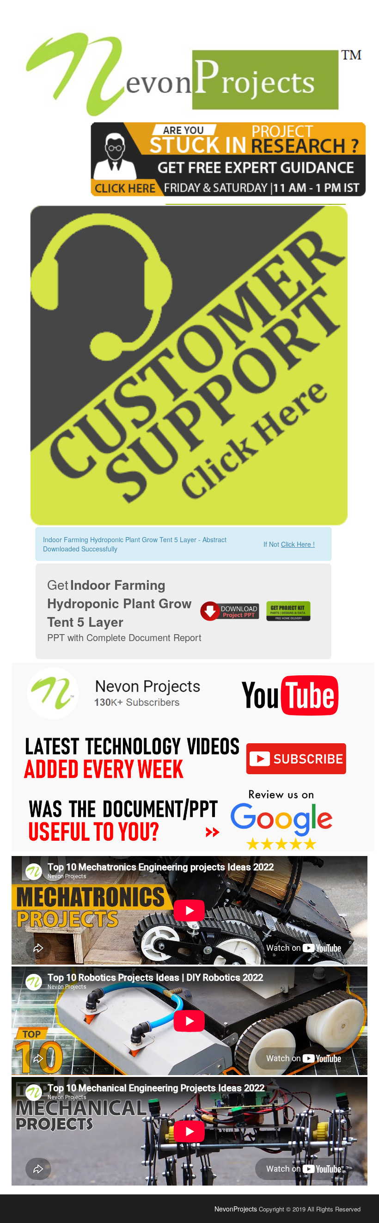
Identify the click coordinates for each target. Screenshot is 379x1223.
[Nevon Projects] (189, 67)
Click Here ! (298, 544)
